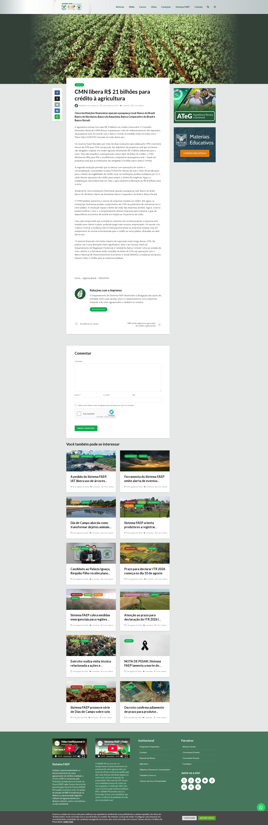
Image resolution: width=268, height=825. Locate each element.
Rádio (146, 595)
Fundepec (187, 764)
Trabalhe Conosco (148, 775)
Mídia (131, 7)
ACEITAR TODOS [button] (207, 818)
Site (133, 395)
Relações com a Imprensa (89, 105)
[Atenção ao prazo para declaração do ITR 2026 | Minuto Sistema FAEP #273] (145, 599)
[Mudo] (78, 756)
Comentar (126, 105)
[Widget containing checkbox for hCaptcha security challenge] (96, 413)
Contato (198, 7)
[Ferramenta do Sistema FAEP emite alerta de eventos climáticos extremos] (145, 460)
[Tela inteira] (83, 756)
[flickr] (184, 787)
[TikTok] (212, 780)
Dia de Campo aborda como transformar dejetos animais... (91, 525)
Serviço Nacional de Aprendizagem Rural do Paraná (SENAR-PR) (69, 787)
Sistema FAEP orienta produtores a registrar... (140, 525)
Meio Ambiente (87, 456)
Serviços (79, 85)
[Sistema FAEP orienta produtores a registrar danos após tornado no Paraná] (145, 507)
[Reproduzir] (56, 756)
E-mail (107, 395)
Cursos (142, 7)
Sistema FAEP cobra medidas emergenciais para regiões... (90, 617)
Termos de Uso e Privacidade (153, 781)
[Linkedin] (198, 780)
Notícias (120, 7)
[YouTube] (205, 780)
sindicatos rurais (69, 790)
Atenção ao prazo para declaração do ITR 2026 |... (142, 617)
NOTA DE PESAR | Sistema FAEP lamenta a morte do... (142, 663)
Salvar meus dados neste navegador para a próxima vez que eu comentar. (106, 405)
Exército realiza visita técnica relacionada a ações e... (90, 663)
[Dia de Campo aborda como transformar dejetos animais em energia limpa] (91, 507)
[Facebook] (191, 780)
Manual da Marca (147, 758)
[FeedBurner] (198, 787)
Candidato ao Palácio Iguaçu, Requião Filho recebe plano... (90, 571)
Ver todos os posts (98, 309)
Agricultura (130, 502)
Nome (77, 395)
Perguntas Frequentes (149, 746)
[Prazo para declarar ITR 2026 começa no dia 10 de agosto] (145, 553)
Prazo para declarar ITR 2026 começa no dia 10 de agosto (144, 571)
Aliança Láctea (189, 746)
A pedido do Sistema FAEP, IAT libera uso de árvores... (88, 479)
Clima (153, 7)
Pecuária (75, 502)
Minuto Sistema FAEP (133, 595)
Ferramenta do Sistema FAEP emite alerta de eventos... (144, 479)
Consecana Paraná (191, 752)
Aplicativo (144, 764)
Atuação (75, 456)
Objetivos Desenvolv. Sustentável (155, 769)
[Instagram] (184, 780)
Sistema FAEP (183, 7)
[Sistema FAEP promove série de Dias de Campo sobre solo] (91, 691)
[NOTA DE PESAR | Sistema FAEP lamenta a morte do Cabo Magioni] (145, 645)
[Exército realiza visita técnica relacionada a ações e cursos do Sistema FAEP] (91, 645)
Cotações (166, 7)
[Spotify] (191, 787)
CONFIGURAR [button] (189, 818)
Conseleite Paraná (191, 758)
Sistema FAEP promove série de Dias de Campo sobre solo (90, 710)
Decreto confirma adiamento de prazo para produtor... (144, 710)
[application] (69, 748)
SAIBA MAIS (68, 822)
